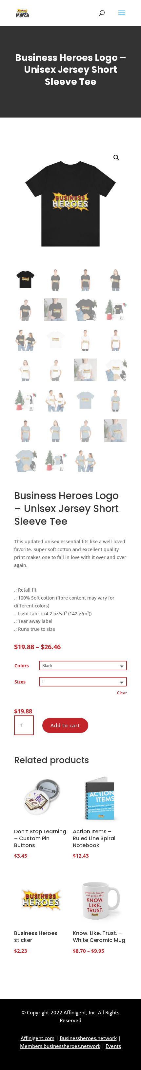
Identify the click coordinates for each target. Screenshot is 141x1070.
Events (113, 1046)
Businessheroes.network (88, 1038)
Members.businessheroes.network (60, 1046)
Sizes (20, 682)
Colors (21, 665)
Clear (122, 692)
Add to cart (65, 725)
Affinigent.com (37, 1038)
